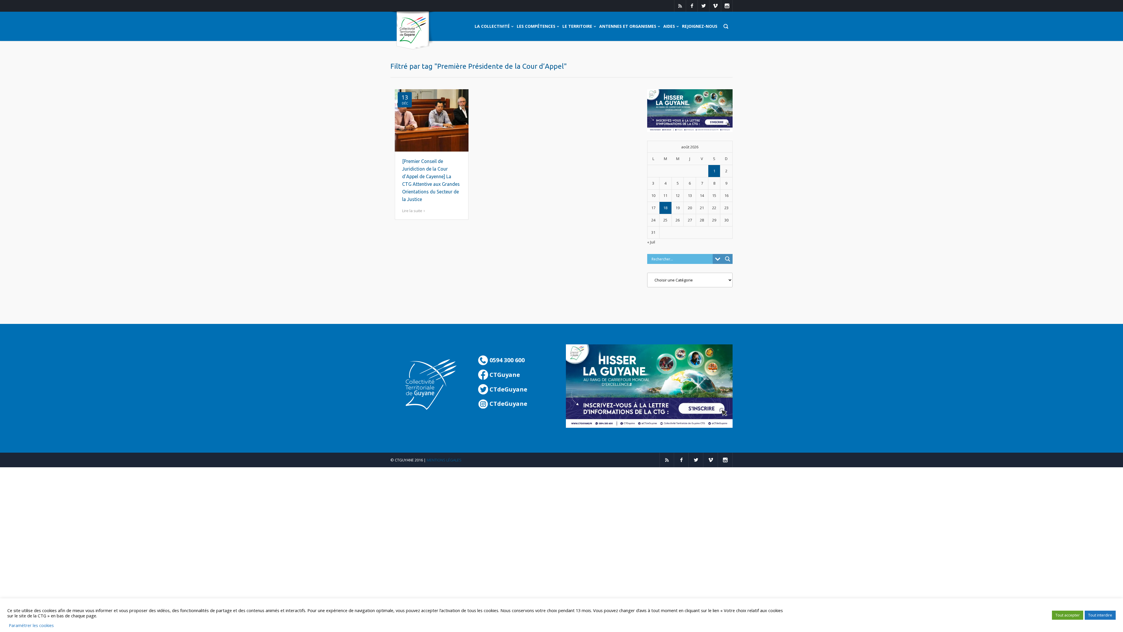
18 (665, 207)
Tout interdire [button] (1100, 615)
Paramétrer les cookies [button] (31, 625)
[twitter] (703, 6)
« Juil (651, 242)
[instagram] (727, 6)
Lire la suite (412, 210)
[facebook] (691, 6)
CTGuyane (504, 375)
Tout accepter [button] (1067, 615)
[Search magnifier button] (728, 259)
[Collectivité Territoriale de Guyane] (412, 30)
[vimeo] (715, 6)
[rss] (680, 6)
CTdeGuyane (507, 389)
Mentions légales (444, 460)
